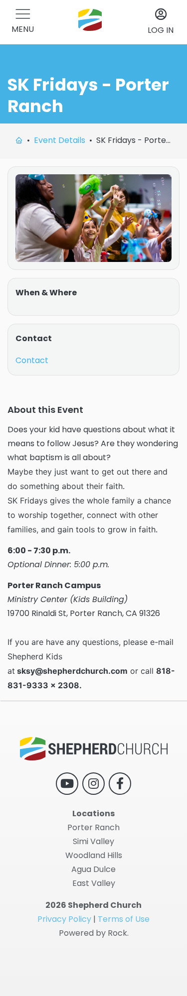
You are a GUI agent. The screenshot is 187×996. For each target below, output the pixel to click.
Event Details (59, 140)
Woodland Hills (93, 855)
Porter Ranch (93, 827)
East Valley (93, 883)
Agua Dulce (93, 869)
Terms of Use (124, 919)
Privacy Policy (64, 919)
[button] (22, 22)
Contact (31, 360)
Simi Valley (93, 841)
